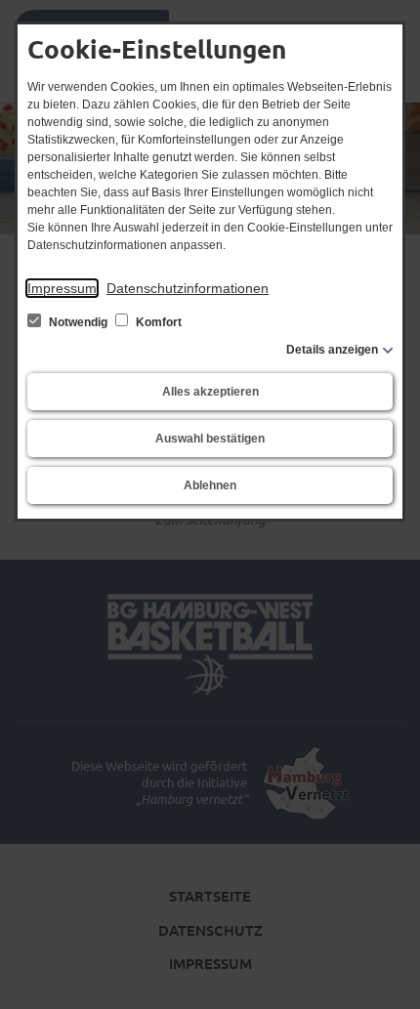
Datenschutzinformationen (187, 288)
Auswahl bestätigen (210, 438)
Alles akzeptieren (210, 392)
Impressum (62, 288)
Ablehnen (210, 485)
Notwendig (78, 322)
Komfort (157, 322)
